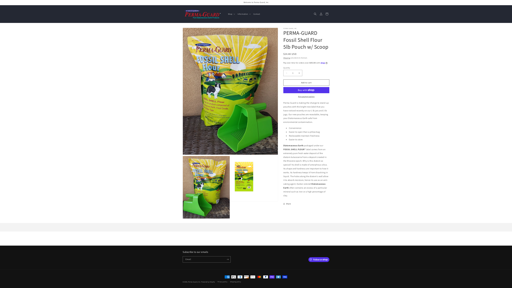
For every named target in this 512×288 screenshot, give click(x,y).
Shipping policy (235, 282)
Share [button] (288, 204)
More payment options (306, 96)
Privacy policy (222, 282)
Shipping (286, 58)
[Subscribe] (228, 259)
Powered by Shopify (208, 282)
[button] (231, 14)
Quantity (286, 68)
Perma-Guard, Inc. (194, 282)
